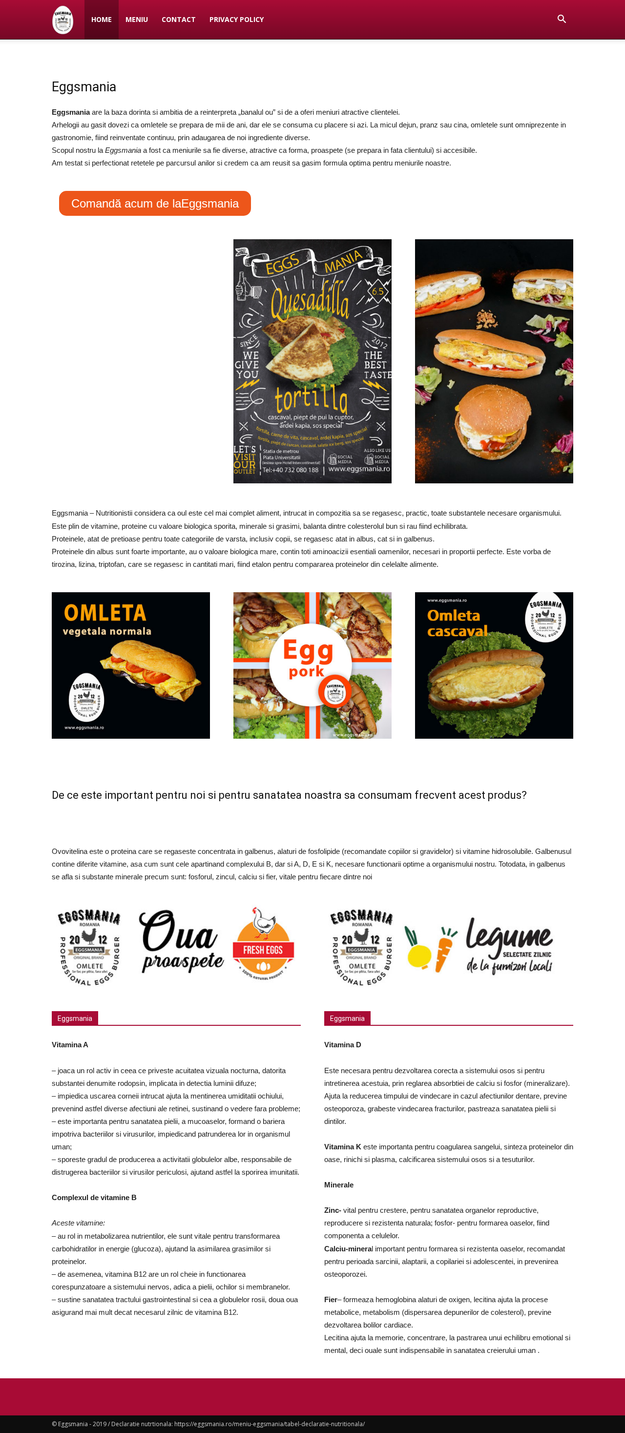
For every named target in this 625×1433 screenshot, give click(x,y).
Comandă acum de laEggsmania (155, 203)
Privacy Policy (236, 19)
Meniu (136, 19)
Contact (179, 19)
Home (101, 19)
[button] (561, 20)
